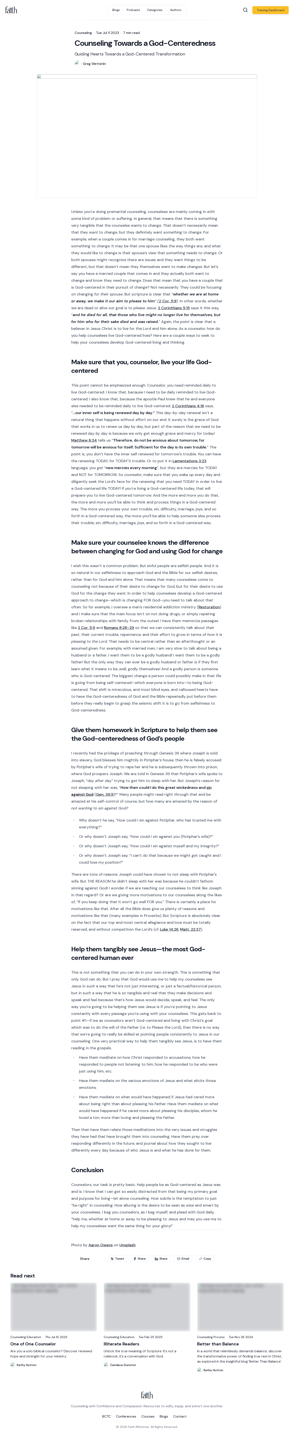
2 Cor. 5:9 (167, 301)
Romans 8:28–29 (119, 627)
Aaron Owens (100, 1245)
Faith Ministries (138, 1427)
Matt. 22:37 (190, 929)
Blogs (164, 1416)
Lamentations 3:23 (189, 461)
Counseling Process (211, 1337)
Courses (148, 1416)
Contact (180, 1416)
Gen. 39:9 (104, 794)
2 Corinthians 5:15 (174, 308)
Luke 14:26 (169, 929)
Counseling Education (25, 1337)
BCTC (106, 1416)
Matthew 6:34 (84, 440)
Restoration (209, 607)
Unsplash (127, 1245)
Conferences (126, 1416)
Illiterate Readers (121, 1344)
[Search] (245, 10)
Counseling (83, 33)
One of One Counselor (33, 1344)
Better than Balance (218, 1344)
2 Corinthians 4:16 (188, 405)
